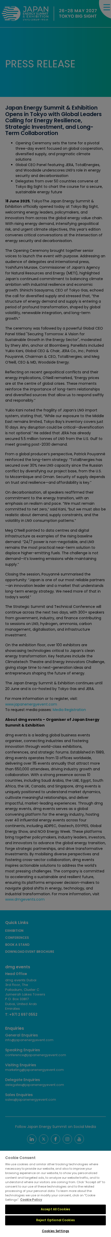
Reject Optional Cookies (55, 1220)
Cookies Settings (55, 1231)
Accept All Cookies (55, 1209)
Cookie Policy (31, 1200)
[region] (55, 1194)
